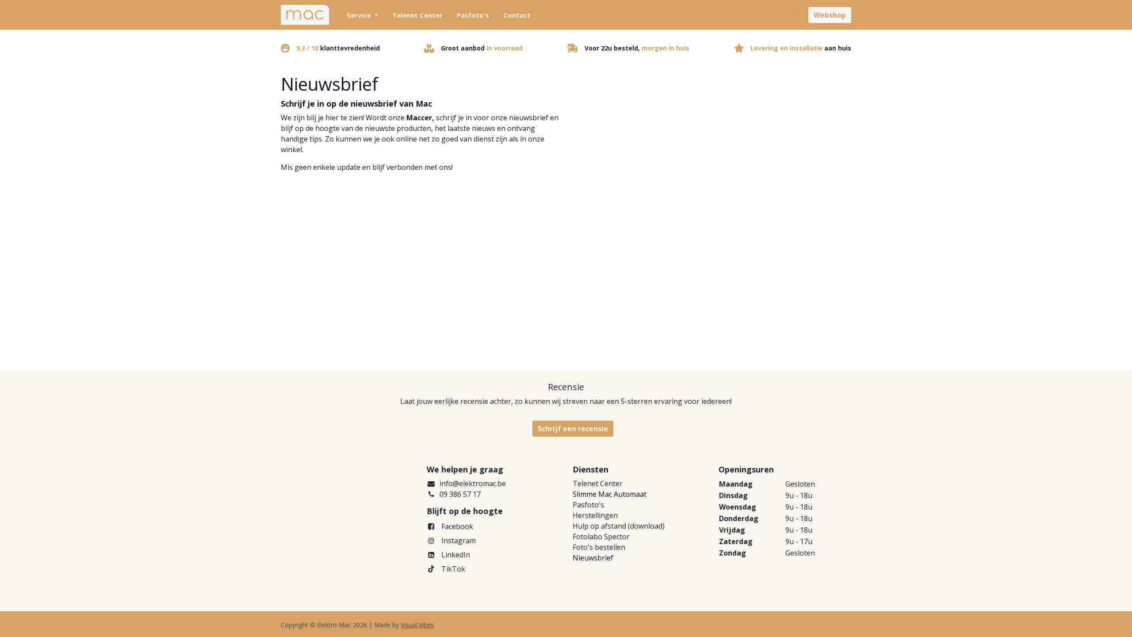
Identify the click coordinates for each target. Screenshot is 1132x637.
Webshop (830, 15)
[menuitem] (362, 15)
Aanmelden (779, 15)
